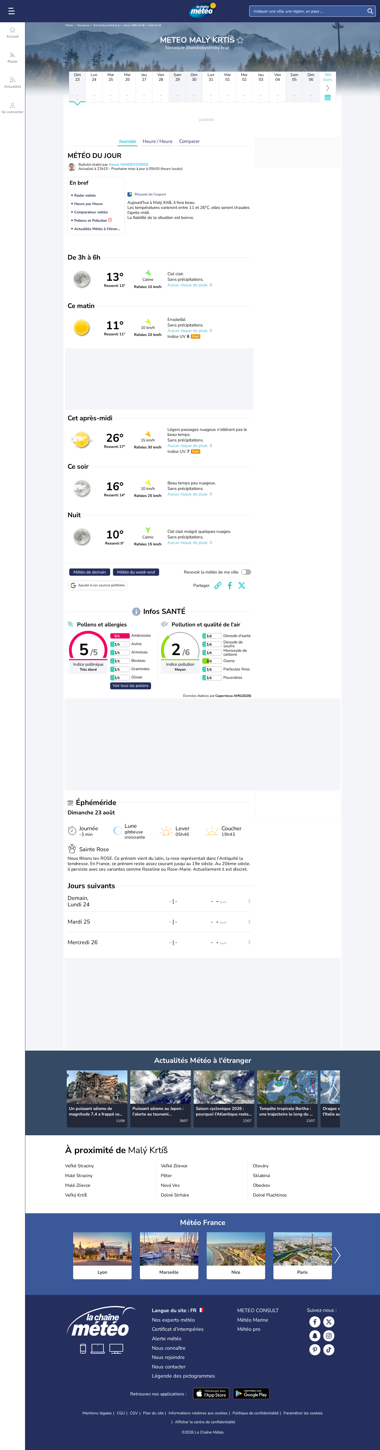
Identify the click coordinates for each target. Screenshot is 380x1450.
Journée (127, 141)
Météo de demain (89, 572)
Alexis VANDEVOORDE (129, 164)
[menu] (12, 11)
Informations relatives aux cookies (198, 1413)
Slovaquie (83, 25)
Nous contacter (169, 1366)
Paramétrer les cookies (303, 1413)
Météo (69, 25)
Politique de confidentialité (255, 1413)
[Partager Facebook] (229, 585)
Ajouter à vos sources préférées (101, 585)
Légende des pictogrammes (183, 1376)
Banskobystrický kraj (106, 25)
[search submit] (370, 11)
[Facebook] (314, 1321)
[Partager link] (217, 585)
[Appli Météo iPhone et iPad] (211, 1394)
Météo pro (248, 1329)
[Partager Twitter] (241, 585)
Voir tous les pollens (131, 685)
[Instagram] (328, 1335)
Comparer (189, 141)
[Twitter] (328, 1321)
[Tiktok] (328, 1349)
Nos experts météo (173, 1320)
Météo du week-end (136, 572)
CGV (134, 1413)
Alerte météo (166, 1338)
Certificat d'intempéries (178, 1329)
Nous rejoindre (168, 1357)
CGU (121, 1413)
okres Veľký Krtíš (133, 25)
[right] (335, 1093)
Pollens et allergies (102, 624)
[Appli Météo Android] (251, 1394)
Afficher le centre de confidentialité (205, 1422)
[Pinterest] (314, 1349)
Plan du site (153, 1413)
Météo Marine (252, 1320)
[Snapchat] (314, 1335)
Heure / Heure (157, 141)
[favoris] (240, 40)
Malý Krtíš (154, 25)
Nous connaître (169, 1348)
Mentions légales (97, 1413)
